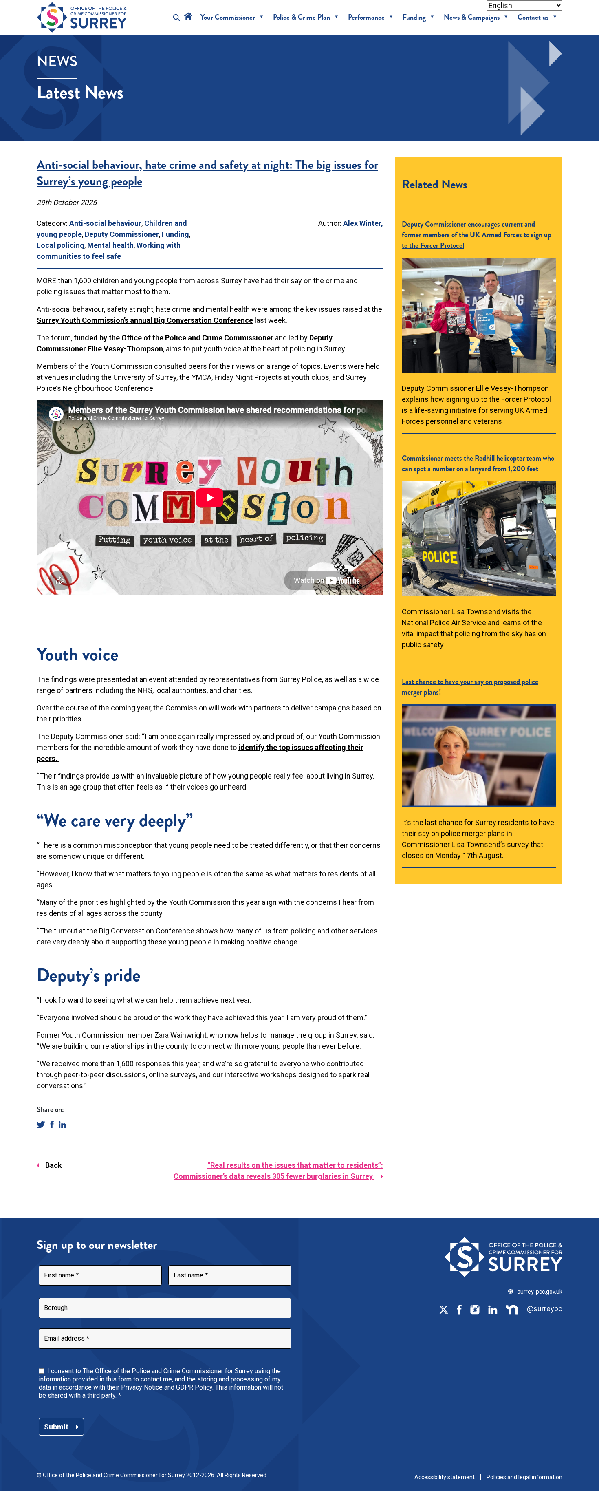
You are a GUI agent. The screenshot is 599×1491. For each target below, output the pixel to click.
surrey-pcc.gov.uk (540, 1291)
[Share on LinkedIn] (62, 1124)
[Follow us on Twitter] (444, 1309)
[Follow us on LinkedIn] (493, 1309)
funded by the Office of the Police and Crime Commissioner (173, 337)
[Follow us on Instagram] (475, 1309)
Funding (414, 17)
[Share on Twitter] (41, 1124)
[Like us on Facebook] (459, 1309)
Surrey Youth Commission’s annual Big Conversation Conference (145, 320)
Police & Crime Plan (301, 17)
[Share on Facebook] (52, 1124)
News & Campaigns (472, 17)
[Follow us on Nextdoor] (512, 1309)
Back (53, 1165)
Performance (366, 17)
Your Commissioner (227, 17)
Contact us (533, 17)
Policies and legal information (524, 1477)
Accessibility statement (444, 1477)
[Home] (188, 17)
